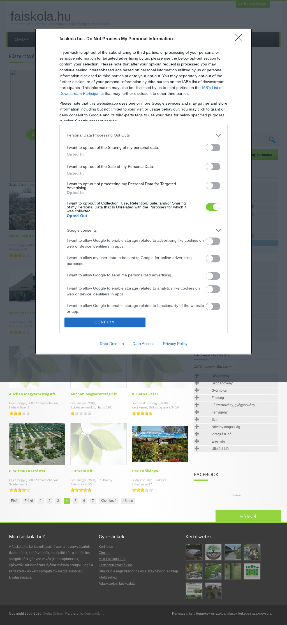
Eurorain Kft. (82, 470)
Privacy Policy (175, 343)
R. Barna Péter (145, 393)
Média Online (52, 613)
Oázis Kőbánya (145, 470)
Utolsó (128, 501)
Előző (28, 501)
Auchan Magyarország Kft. (33, 393)
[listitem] (143, 135)
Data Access (143, 343)
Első (14, 501)
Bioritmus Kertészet (27, 470)
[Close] (240, 39)
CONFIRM (104, 322)
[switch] (213, 147)
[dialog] (143, 191)
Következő (109, 501)
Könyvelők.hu (94, 613)
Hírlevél (248, 516)
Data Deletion (112, 343)
